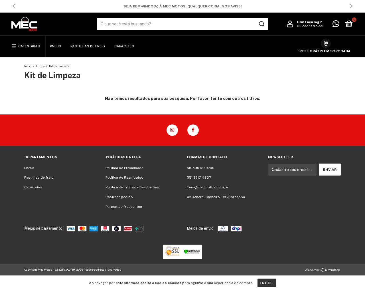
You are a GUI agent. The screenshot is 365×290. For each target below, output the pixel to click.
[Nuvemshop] (323, 270)
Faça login (313, 22)
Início (27, 66)
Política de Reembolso (124, 178)
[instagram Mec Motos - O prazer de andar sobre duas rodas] (172, 130)
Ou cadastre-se (310, 26)
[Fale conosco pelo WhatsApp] (336, 25)
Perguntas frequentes (124, 207)
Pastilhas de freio (87, 46)
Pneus (55, 46)
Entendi (266, 283)
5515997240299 (200, 168)
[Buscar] (261, 24)
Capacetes (124, 46)
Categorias (29, 46)
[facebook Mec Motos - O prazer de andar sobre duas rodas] (193, 130)
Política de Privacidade (124, 168)
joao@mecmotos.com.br (207, 187)
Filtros (40, 66)
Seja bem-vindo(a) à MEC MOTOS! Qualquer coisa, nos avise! (182, 6)
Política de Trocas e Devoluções (132, 187)
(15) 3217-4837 (199, 178)
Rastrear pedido (119, 197)
